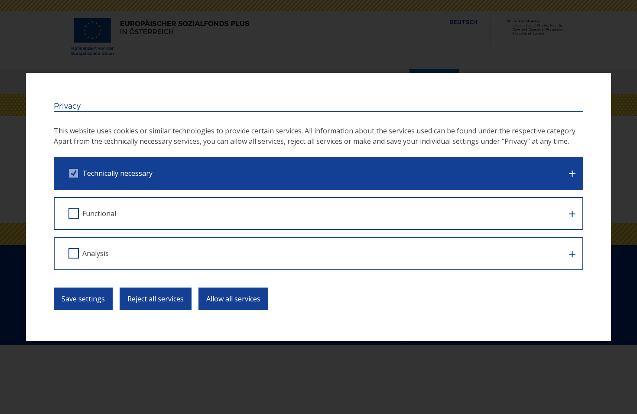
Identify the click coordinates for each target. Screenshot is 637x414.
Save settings (83, 299)
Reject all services (155, 299)
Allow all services (233, 299)
